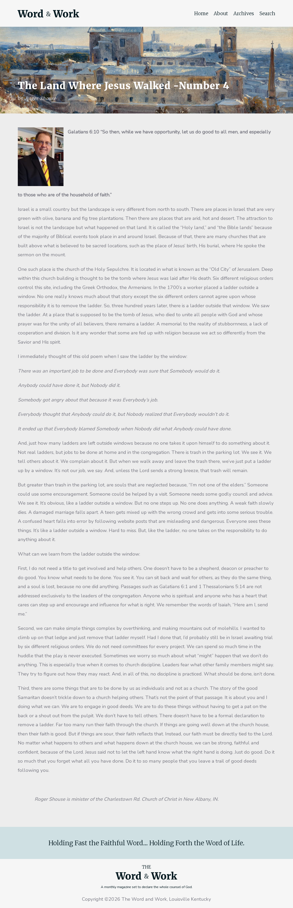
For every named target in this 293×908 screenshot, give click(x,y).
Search (267, 13)
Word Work (48, 14)
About (221, 13)
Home (201, 13)
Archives (243, 13)
